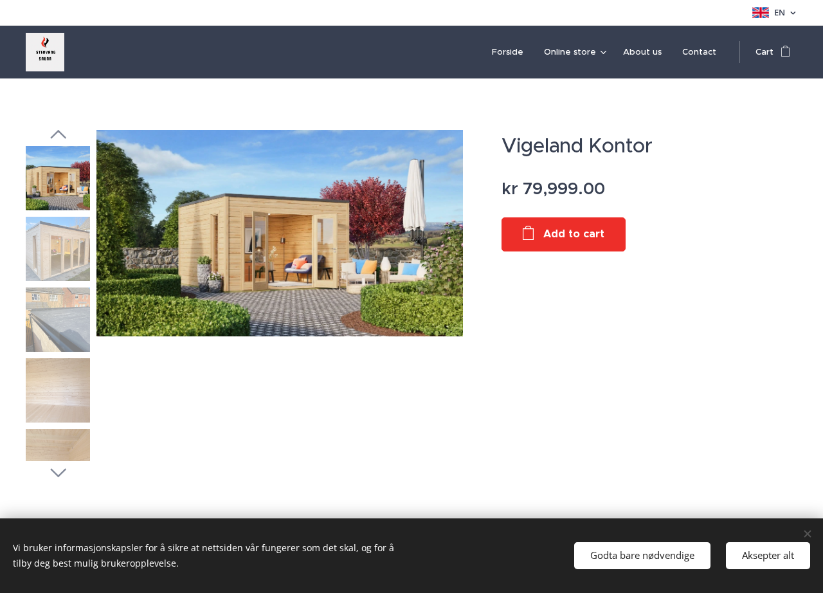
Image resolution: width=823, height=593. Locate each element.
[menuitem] (511, 52)
